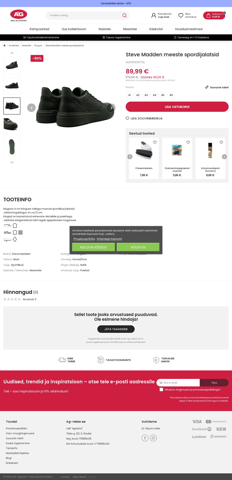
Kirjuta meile (152, 428)
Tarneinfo (11, 448)
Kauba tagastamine (18, 443)
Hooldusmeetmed (188, 29)
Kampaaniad (39, 29)
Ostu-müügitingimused (20, 433)
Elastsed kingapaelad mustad (177, 169)
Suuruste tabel (14, 438)
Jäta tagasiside (116, 329)
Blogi (8, 458)
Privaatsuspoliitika (16, 428)
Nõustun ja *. (193, 389)
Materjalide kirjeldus (17, 453)
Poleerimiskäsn (144, 168)
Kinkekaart (12, 463)
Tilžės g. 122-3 (74, 433)
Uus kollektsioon (74, 29)
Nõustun (138, 247)
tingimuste (183, 389)
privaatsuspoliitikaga (206, 389)
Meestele (130, 29)
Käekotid (156, 29)
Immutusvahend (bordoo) (210, 169)
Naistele (105, 29)
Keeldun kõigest (93, 247)
